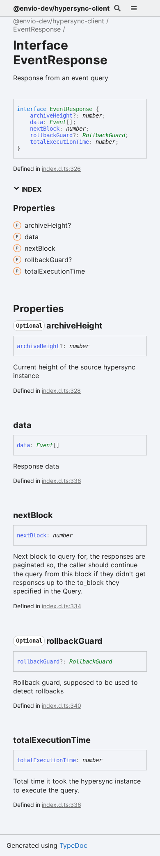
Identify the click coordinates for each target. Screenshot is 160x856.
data (36, 122)
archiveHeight (51, 115)
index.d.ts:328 (61, 390)
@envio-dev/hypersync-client (61, 8)
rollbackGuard (51, 135)
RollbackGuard (103, 135)
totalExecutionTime (59, 141)
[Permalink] (110, 326)
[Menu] (138, 8)
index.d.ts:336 (61, 804)
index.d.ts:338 (61, 480)
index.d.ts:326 (61, 168)
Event (58, 122)
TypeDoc (73, 845)
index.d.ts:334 (61, 605)
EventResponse (37, 29)
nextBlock (44, 128)
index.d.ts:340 (61, 705)
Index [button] (30, 189)
